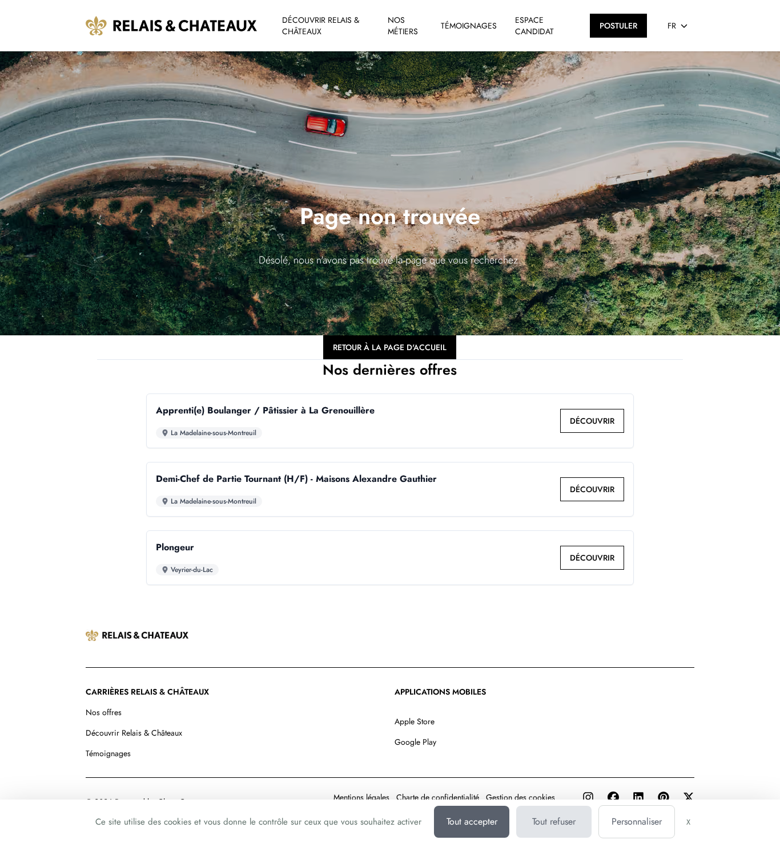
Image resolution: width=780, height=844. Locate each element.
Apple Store (415, 721)
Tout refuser (554, 821)
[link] (592, 421)
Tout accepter (472, 821)
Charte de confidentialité (437, 797)
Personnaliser (637, 821)
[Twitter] (688, 797)
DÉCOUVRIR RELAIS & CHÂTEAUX (320, 25)
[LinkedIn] (638, 797)
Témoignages (108, 753)
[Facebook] (613, 797)
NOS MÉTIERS (403, 25)
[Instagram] (588, 797)
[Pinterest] (663, 797)
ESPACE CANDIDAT (534, 25)
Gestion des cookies (520, 797)
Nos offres (104, 712)
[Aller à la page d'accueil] (172, 25)
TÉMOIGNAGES (469, 25)
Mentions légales (361, 797)
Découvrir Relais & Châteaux (134, 732)
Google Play (415, 742)
